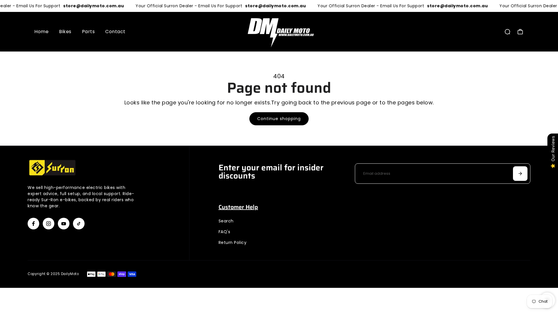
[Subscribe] (520, 173)
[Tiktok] (79, 223)
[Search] (507, 32)
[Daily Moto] (279, 31)
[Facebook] (33, 223)
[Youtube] (63, 223)
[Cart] (520, 32)
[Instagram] (48, 223)
